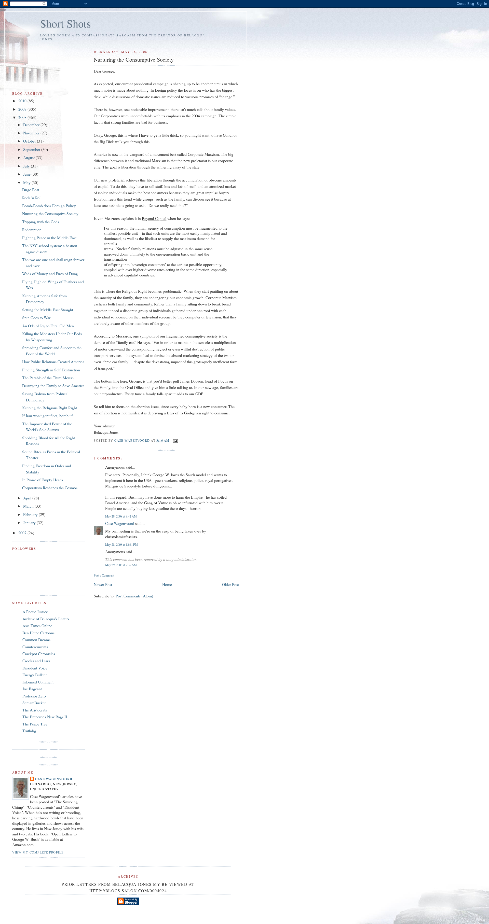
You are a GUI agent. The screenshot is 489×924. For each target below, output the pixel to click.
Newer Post (103, 584)
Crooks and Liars (36, 660)
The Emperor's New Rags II (44, 716)
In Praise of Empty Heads (42, 479)
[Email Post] (175, 440)
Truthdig (29, 730)
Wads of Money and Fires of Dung (50, 273)
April (27, 497)
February (31, 514)
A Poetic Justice (35, 611)
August (29, 157)
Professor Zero (34, 695)
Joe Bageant (32, 688)
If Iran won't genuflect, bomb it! (47, 415)
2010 (23, 100)
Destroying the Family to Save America (53, 385)
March (29, 506)
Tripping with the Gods (40, 221)
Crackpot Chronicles (38, 653)
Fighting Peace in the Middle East (49, 237)
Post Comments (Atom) (134, 595)
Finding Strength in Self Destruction (51, 369)
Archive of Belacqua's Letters (45, 618)
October (30, 141)
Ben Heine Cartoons (38, 632)
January (30, 522)
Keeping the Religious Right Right (49, 407)
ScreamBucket (34, 702)
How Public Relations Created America (53, 361)
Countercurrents (35, 646)
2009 (23, 109)
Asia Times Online (37, 625)
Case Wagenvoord (119, 523)
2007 (23, 532)
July (27, 166)
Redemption (32, 229)
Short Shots (65, 23)
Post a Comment (104, 575)
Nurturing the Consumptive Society (50, 213)
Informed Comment (37, 681)
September (32, 149)
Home (167, 584)
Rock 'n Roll (32, 197)
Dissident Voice (34, 667)
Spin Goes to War (36, 317)
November (31, 132)
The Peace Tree (34, 723)
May (27, 182)
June (27, 174)
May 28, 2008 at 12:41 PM (121, 544)
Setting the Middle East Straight (47, 309)
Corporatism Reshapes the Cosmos (49, 487)
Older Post (230, 584)
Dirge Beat (30, 189)
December (31, 124)
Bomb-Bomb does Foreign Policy (49, 205)
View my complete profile (37, 852)
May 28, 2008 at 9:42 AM (121, 516)
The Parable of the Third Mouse (48, 377)
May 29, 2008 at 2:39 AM (121, 565)
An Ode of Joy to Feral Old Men (48, 325)
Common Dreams (36, 639)
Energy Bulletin (35, 674)
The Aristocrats (34, 709)
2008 (23, 117)
